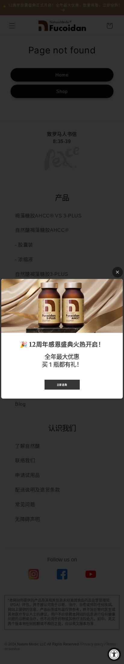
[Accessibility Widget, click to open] (114, 654)
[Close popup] (117, 272)
